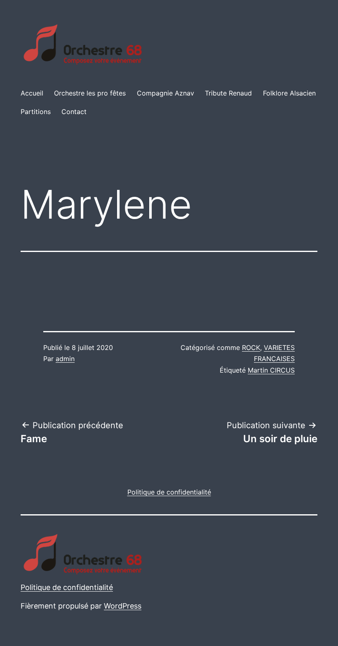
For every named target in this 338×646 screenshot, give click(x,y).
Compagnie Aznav (165, 93)
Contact (74, 111)
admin (65, 358)
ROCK (251, 347)
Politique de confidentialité (67, 587)
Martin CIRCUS (271, 370)
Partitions (36, 111)
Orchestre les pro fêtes (90, 93)
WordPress (122, 606)
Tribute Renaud (228, 93)
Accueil (32, 93)
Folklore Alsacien (289, 93)
